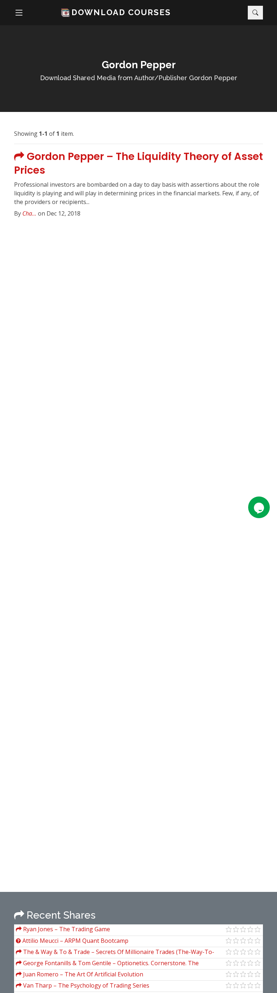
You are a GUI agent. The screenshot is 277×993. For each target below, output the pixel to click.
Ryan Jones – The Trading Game (66, 929)
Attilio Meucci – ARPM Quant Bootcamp (74, 941)
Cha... (29, 213)
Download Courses (121, 12)
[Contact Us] (259, 507)
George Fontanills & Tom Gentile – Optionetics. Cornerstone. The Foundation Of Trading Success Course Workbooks (107, 964)
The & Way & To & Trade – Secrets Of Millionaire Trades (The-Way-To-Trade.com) (115, 953)
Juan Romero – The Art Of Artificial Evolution (82, 974)
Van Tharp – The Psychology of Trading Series (85, 985)
